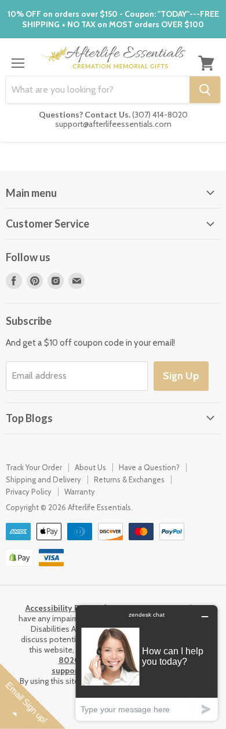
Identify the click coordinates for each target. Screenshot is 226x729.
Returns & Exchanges (129, 479)
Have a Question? (149, 467)
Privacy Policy (29, 491)
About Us (90, 467)
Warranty (79, 491)
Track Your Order (34, 467)
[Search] (204, 89)
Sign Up (181, 375)
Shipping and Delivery (43, 479)
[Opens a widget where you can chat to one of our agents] (146, 662)
